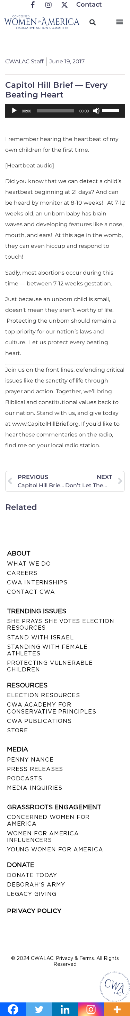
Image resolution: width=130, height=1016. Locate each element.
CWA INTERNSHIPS (37, 582)
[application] (65, 111)
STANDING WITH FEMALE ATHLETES (47, 650)
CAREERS (22, 573)
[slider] (111, 110)
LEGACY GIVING (31, 894)
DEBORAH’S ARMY (36, 884)
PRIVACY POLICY (34, 911)
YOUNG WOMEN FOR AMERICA (55, 849)
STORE (17, 730)
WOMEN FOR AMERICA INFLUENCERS (43, 836)
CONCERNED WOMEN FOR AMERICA (48, 820)
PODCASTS (24, 778)
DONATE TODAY (32, 875)
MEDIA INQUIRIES (34, 788)
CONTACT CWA (31, 592)
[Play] (14, 110)
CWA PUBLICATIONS (39, 721)
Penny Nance (30, 759)
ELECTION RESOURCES (43, 695)
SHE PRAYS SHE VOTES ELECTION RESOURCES (60, 624)
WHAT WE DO (29, 563)
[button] (119, 21)
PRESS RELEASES (35, 769)
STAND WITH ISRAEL (40, 637)
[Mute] (96, 110)
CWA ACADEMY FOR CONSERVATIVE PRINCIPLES (51, 708)
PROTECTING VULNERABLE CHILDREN (50, 666)
